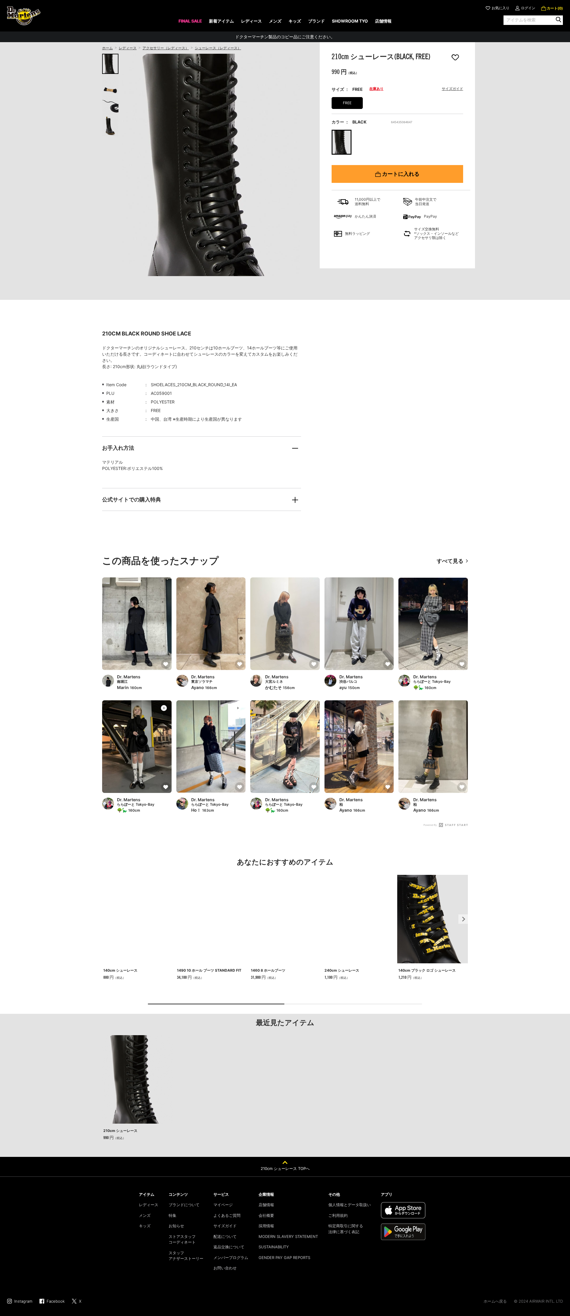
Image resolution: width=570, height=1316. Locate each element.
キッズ (145, 1225)
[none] (190, 23)
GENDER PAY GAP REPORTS (284, 1257)
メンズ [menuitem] (275, 20)
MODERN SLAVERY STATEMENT (288, 1236)
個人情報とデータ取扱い (349, 1204)
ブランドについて (184, 1204)
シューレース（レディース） (218, 48)
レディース (128, 48)
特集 (172, 1215)
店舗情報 (266, 1204)
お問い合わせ (225, 1268)
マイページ (223, 1204)
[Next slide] (463, 919)
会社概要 (266, 1215)
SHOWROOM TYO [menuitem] (350, 20)
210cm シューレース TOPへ (285, 1168)
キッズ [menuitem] (295, 20)
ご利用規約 (338, 1215)
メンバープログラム (230, 1257)
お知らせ (176, 1225)
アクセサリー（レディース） (165, 48)
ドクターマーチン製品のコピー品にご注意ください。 (285, 36)
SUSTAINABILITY (274, 1246)
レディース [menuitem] (251, 20)
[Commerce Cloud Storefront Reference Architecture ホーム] (23, 15)
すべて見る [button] (450, 561)
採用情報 (266, 1225)
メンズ (145, 1215)
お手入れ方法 (118, 448)
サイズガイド (452, 88)
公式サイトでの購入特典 (131, 499)
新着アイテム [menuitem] (221, 20)
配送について (225, 1236)
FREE (347, 103)
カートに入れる (400, 174)
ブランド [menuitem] (316, 20)
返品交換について (228, 1246)
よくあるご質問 (226, 1215)
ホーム (107, 48)
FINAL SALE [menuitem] (190, 20)
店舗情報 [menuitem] (383, 20)
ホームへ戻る (495, 1301)
